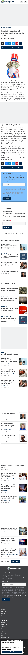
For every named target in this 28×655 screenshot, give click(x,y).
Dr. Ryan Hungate (7, 500)
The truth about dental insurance (9, 271)
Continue (7, 227)
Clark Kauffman (7, 364)
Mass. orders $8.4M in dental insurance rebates (8, 370)
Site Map (24, 647)
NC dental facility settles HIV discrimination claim (9, 309)
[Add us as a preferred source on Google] (20, 43)
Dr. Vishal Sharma (7, 439)
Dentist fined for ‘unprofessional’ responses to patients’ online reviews (9, 246)
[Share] (6, 43)
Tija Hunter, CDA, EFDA (8, 429)
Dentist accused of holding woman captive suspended (9, 529)
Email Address (7, 182)
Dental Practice (6, 28)
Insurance (4, 306)
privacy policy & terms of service (15, 195)
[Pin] (16, 43)
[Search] (21, 2)
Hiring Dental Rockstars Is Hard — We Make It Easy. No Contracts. (9, 255)
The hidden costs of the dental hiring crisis (8, 436)
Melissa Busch (6, 386)
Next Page (15, 561)
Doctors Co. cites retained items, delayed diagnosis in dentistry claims (9, 475)
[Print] (2, 43)
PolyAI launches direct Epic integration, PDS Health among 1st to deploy (9, 550)
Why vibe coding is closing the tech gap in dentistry (9, 497)
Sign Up (6, 199)
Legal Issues (4, 287)
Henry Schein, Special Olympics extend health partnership (8, 540)
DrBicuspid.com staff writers (8, 38)
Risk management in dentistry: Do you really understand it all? (8, 425)
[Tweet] (13, 43)
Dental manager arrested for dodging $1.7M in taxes (9, 289)
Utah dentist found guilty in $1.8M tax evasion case (9, 299)
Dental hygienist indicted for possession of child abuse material (8, 486)
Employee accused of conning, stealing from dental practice (9, 263)
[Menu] (25, 2)
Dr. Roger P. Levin (7, 417)
